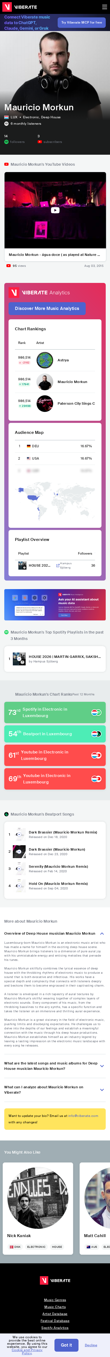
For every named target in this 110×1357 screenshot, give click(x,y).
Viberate (19, 7)
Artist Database (55, 1314)
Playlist (23, 553)
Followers (85, 553)
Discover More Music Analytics (47, 308)
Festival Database (55, 1321)
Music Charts (55, 1307)
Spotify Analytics (55, 1328)
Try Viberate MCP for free (81, 22)
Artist (40, 343)
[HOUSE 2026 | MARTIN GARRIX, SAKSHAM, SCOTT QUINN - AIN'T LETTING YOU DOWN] (19, 659)
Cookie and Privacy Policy (27, 1351)
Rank (22, 343)
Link (58, 565)
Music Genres (55, 1300)
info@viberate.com (83, 1116)
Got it (66, 1345)
